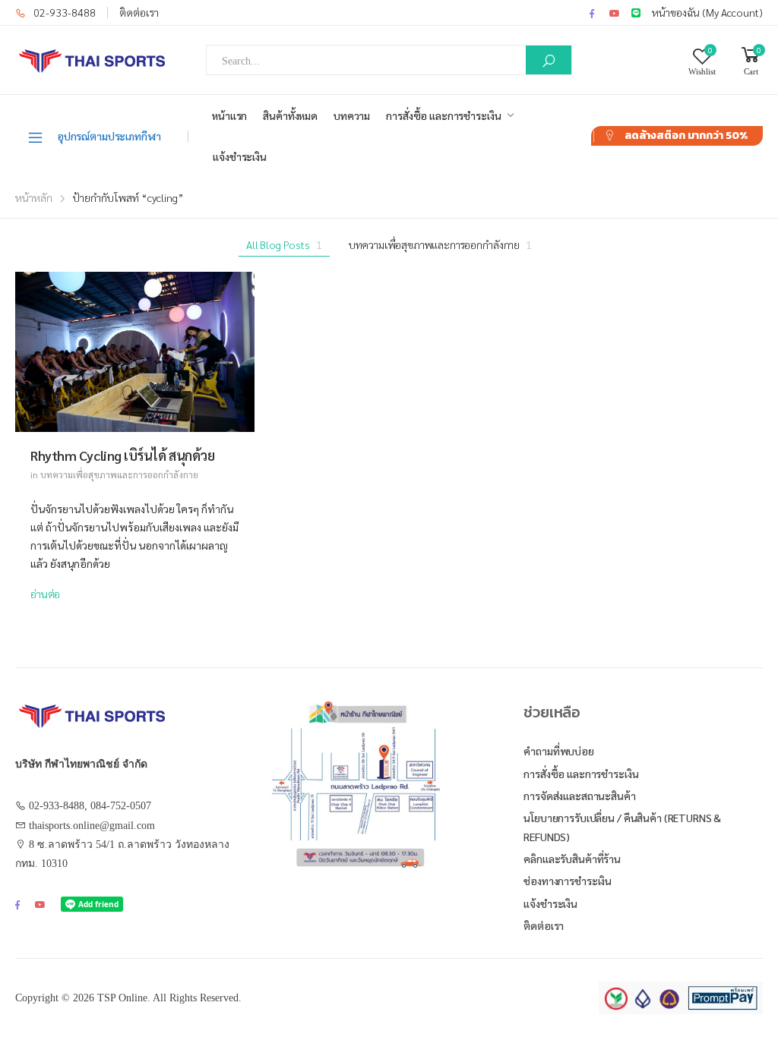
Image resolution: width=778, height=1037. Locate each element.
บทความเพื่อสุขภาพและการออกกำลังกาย (440, 244)
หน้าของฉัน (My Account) (707, 12)
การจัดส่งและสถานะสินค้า (579, 795)
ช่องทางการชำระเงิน (567, 880)
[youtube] (614, 13)
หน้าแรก (229, 115)
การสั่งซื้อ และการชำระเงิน (443, 115)
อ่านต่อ (45, 593)
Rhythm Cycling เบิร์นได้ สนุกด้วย (122, 455)
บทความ (352, 115)
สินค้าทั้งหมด (290, 115)
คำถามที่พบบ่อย (558, 751)
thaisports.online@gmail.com (92, 825)
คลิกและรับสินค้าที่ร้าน (572, 858)
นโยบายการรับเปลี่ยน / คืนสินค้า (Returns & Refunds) (622, 827)
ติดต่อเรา (139, 12)
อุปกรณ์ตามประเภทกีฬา (109, 136)
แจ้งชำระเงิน (240, 156)
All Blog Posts (284, 244)
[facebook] (592, 13)
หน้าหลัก (33, 197)
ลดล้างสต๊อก (686, 135)
